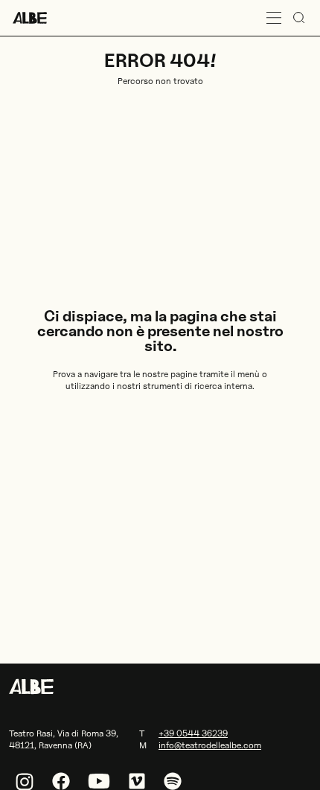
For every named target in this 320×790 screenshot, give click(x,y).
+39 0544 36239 (193, 733)
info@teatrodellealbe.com (210, 745)
